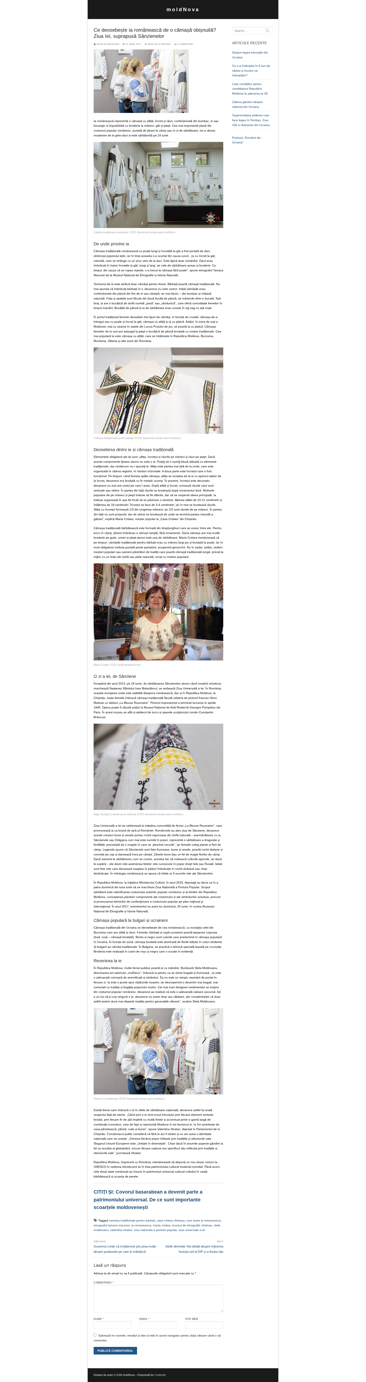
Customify (159, 1375)
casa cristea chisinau (171, 1220)
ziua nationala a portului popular (155, 1230)
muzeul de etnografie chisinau (192, 1225)
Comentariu (104, 1282)
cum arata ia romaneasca (203, 1220)
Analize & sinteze (159, 44)
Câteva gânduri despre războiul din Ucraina (247, 104)
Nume (99, 1318)
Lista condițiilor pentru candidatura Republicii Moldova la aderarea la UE (250, 88)
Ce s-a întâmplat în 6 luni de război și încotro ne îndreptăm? (251, 70)
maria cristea (161, 1225)
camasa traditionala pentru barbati (132, 1220)
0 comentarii (184, 44)
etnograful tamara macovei (112, 1225)
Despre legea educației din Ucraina (250, 55)
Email (144, 1318)
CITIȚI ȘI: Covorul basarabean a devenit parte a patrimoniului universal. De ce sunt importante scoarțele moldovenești (148, 1199)
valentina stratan (121, 1230)
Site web (191, 1318)
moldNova (183, 9)
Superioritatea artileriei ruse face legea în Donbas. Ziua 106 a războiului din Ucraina (251, 120)
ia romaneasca (141, 1225)
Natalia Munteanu (107, 44)
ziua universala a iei (192, 1230)
